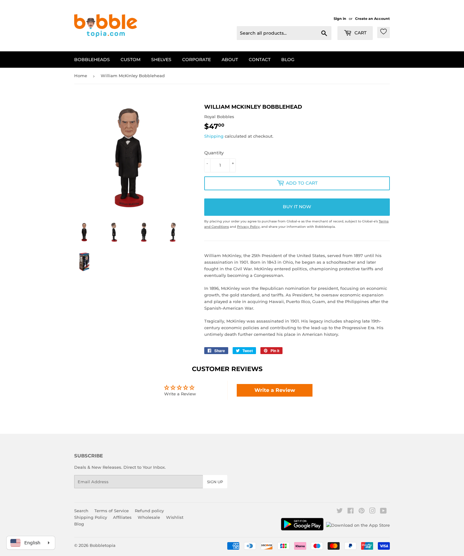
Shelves (161, 59)
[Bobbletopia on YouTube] (383, 511)
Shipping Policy (90, 517)
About (230, 59)
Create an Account (372, 18)
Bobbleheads (92, 59)
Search (81, 510)
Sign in (340, 18)
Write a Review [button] (274, 390)
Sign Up (215, 481)
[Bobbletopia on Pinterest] (361, 511)
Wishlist (174, 517)
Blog (287, 59)
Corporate (196, 59)
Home (80, 75)
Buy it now (297, 206)
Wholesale (149, 517)
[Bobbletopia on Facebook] (350, 511)
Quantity (214, 153)
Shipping (213, 136)
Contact (260, 59)
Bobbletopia (103, 545)
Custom (130, 59)
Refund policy (149, 510)
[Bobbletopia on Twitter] (339, 511)
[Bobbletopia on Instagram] (372, 511)
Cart (359, 33)
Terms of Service (111, 510)
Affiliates (122, 517)
